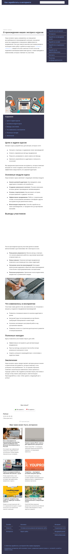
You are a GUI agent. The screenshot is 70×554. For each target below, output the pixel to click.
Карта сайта (24, 531)
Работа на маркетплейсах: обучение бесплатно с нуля (12, 472)
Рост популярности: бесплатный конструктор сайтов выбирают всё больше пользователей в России (11, 443)
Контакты (52, 55)
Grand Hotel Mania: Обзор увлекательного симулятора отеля (34, 500)
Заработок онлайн (54, 42)
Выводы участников (13, 126)
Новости (8, 528)
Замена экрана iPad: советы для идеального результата (34, 443)
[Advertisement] (35, 15)
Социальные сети (60, 528)
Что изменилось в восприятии (16, 129)
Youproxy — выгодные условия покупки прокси (33, 472)
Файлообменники (60, 535)
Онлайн (8, 524)
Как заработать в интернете (18, 2)
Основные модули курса (14, 123)
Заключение (10, 135)
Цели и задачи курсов (13, 120)
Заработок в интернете (56, 31)
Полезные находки (12, 132)
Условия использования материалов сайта (34, 528)
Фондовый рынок (60, 531)
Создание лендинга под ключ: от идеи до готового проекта (11, 500)
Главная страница (7, 29)
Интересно (52, 34)
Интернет (58, 524)
